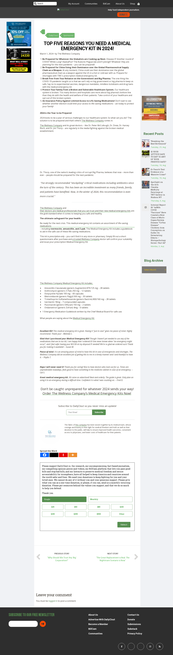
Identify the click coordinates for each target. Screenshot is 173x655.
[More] (72, 455)
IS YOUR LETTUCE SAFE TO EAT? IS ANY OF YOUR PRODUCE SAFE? (158, 156)
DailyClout (53, 35)
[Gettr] (63, 455)
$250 (76, 514)
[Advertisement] (87, 152)
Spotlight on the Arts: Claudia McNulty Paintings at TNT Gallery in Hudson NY (158, 189)
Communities (91, 3)
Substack (132, 629)
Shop (132, 3)
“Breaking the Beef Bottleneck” (158, 142)
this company (80, 425)
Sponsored (68, 35)
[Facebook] (44, 455)
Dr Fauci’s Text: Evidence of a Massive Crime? (158, 172)
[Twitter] (54, 455)
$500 (99, 514)
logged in (53, 601)
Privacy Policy (134, 633)
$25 (52, 507)
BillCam (106, 3)
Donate (123, 15)
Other (121, 514)
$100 (122, 507)
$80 (98, 507)
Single (47, 499)
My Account (73, 3)
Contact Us (133, 614)
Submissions (134, 624)
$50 (75, 507)
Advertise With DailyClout (101, 619)
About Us (120, 3)
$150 (53, 514)
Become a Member (98, 624)
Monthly (94, 499)
